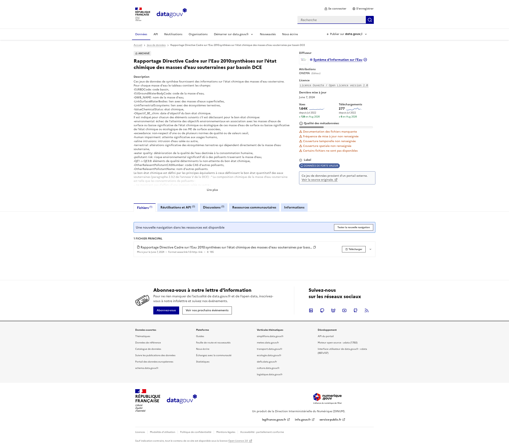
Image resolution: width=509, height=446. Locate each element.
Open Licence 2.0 (238, 441)
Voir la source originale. (318, 180)
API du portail (326, 336)
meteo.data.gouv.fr (268, 342)
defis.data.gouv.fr (267, 362)
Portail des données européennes (154, 362)
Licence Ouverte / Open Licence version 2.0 (334, 85)
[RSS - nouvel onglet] (367, 310)
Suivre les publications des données (155, 355)
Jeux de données (156, 45)
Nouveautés (268, 34)
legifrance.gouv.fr (274, 420)
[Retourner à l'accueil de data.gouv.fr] (172, 14)
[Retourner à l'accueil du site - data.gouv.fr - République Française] (182, 400)
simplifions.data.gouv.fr (270, 336)
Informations (294, 207)
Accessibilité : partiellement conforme (262, 432)
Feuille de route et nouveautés (213, 342)
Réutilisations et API (177, 207)
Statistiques (202, 362)
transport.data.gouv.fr (269, 349)
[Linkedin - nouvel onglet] (311, 310)
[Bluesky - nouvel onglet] (333, 310)
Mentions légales (225, 432)
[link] (335, 9)
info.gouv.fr (303, 420)
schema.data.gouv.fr (146, 368)
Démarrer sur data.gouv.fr (231, 34)
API (155, 34)
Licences (140, 432)
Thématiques (142, 336)
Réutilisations (173, 34)
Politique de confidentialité (195, 432)
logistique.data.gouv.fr (270, 374)
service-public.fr (330, 420)
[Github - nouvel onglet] (355, 310)
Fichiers (144, 207)
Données (141, 34)
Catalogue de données (148, 349)
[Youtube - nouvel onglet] (344, 310)
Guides (200, 336)
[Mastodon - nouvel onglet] (322, 310)
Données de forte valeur (321, 166)
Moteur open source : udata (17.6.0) (337, 342)
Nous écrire (290, 34)
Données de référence (148, 342)
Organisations (198, 34)
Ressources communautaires (254, 207)
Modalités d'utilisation (162, 432)
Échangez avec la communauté (213, 355)
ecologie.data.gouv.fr (269, 355)
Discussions (213, 207)
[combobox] (335, 20)
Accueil (138, 45)
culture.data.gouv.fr (268, 368)
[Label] (300, 160)
